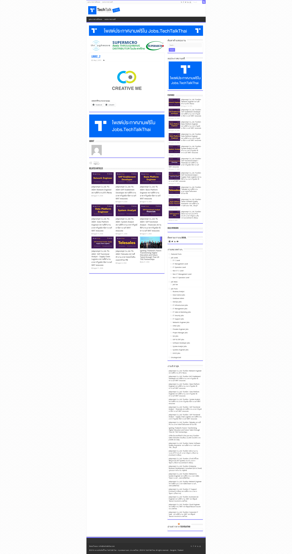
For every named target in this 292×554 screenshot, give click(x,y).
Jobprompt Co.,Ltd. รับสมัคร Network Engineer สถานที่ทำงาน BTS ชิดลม (101, 190)
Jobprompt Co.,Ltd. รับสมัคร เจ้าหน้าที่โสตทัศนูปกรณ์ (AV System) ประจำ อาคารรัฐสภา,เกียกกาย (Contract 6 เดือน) (183, 461)
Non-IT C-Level (178, 271)
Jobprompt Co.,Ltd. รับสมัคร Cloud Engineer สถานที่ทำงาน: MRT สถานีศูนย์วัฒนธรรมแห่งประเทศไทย (185, 507)
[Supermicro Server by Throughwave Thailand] (126, 45)
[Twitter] (186, 2)
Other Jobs (176, 326)
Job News (174, 282)
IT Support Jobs (178, 319)
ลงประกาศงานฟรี (107, 2)
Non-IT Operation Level (181, 277)
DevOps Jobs (177, 302)
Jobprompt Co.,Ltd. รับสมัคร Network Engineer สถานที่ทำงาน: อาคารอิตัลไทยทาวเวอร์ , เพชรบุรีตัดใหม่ (185, 484)
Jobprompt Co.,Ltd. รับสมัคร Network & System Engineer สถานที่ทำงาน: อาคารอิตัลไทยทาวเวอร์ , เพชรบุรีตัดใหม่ (184, 476)
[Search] (204, 2)
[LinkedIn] (188, 2)
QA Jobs (175, 336)
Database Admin (178, 298)
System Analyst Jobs (180, 346)
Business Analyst (178, 291)
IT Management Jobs (180, 309)
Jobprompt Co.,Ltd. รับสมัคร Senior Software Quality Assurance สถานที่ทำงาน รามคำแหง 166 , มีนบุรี (184, 445)
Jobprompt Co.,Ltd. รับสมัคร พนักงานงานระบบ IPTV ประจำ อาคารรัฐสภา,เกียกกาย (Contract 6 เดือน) (183, 453)
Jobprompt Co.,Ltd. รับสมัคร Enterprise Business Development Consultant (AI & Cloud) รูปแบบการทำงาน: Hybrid (185, 468)
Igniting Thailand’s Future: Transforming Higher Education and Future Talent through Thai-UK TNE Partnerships (151, 255)
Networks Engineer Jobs (181, 322)
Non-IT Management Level (182, 274)
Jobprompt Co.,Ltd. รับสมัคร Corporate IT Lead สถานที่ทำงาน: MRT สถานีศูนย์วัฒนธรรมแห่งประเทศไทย (183, 514)
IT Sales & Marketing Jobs (182, 312)
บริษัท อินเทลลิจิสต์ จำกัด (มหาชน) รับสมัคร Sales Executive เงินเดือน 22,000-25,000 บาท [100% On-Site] (184, 438)
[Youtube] (190, 2)
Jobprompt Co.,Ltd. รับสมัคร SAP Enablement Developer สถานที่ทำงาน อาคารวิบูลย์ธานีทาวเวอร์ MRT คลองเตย (126, 193)
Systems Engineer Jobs (180, 350)
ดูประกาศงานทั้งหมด (94, 2)
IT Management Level (180, 264)
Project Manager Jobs (180, 333)
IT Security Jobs (178, 315)
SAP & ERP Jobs (178, 339)
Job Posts (174, 289)
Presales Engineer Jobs (180, 329)
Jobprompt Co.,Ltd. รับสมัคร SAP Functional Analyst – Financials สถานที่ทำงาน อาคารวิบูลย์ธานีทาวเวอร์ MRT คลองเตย (150, 225)
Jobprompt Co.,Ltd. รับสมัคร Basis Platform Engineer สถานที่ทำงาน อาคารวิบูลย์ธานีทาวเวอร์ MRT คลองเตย (150, 193)
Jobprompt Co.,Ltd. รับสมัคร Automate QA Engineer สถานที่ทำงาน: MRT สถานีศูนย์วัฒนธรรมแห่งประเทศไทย (183, 499)
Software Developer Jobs (181, 343)
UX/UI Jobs (176, 353)
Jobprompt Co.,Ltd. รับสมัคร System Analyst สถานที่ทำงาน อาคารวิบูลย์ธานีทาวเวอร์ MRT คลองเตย (126, 225)
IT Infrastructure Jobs (180, 305)
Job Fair (175, 284)
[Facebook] (183, 2)
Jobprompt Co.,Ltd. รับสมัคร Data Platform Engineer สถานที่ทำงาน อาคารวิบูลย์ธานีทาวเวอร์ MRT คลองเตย (101, 225)
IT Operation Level (179, 267)
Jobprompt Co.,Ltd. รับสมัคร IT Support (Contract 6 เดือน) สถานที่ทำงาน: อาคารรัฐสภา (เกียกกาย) (183, 491)
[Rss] (181, 2)
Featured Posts (176, 254)
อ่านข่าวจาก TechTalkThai (179, 527)
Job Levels (174, 258)
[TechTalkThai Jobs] (104, 10)
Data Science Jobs (179, 295)
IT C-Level (176, 260)
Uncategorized (176, 357)
